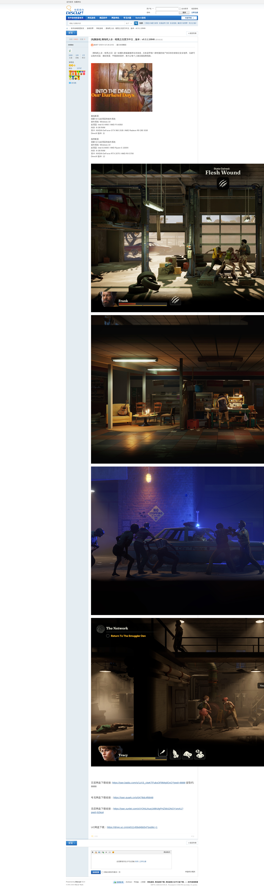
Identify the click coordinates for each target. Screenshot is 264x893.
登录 (136, 861)
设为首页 (70, 2)
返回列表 (193, 33)
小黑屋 (143, 882)
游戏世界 (90, 28)
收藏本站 (77, 2)
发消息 (73, 83)
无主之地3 (192, 23)
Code (109, 852)
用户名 (149, 9)
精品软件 (103, 18)
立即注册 (194, 12)
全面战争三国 (164, 23)
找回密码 (194, 9)
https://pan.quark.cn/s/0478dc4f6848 (133, 797)
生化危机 (173, 23)
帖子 (127, 23)
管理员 (71, 62)
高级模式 (167, 852)
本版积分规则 (190, 872)
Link (102, 852)
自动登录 (185, 9)
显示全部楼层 (121, 45)
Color (96, 852)
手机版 (136, 882)
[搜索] (135, 23)
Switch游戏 (140, 18)
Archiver (129, 882)
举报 (192, 836)
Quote (106, 852)
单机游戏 (91, 18)
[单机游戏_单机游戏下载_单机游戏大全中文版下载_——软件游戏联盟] (75, 14)
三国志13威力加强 (151, 23)
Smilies (113, 852)
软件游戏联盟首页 (75, 18)
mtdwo (70, 45)
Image (99, 852)
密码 (148, 12)
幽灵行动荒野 (183, 23)
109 (77, 55)
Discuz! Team (79, 884)
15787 (79, 68)
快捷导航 (188, 18)
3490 (71, 55)
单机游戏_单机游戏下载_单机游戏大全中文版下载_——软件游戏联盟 (67, 28)
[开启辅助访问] (197, 2)
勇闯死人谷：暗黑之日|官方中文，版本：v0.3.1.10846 (125, 28)
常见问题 (127, 18)
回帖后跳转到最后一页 (112, 872)
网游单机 (115, 18)
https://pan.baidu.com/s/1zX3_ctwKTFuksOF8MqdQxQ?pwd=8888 (148, 782)
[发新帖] (71, 33)
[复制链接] (159, 40)
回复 (96, 836)
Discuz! (78, 882)
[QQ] (118, 882)
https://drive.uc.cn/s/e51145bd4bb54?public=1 (132, 827)
